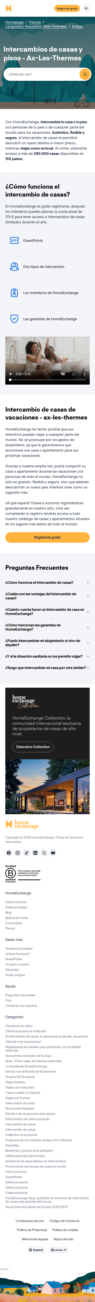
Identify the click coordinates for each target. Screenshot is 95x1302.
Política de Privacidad (32, 1230)
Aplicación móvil (16, 918)
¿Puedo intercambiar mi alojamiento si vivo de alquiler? (42, 643)
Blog (8, 912)
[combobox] (47, 74)
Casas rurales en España (22, 1092)
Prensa (10, 928)
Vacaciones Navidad (19, 1108)
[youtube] (53, 852)
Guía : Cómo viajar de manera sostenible (33, 1061)
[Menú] (86, 8)
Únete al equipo (16, 907)
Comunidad (13, 923)
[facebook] (8, 852)
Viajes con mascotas (19, 1087)
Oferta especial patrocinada (25, 1156)
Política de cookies (65, 1230)
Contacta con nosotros (21, 1005)
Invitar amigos (15, 975)
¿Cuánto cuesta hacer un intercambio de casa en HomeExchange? (44, 612)
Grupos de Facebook (20, 1077)
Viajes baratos (15, 1082)
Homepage (14, 22)
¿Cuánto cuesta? (17, 964)
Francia (35, 22)
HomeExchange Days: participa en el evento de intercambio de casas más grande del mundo (47, 1199)
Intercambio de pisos (20, 1103)
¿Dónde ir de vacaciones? (23, 1041)
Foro (8, 1000)
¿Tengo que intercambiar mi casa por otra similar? (45, 668)
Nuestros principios (19, 948)
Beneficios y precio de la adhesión (29, 1150)
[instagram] (17, 852)
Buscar (85, 74)
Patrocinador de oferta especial (27, 1119)
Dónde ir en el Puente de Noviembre (30, 1071)
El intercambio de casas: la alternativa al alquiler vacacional (46, 1036)
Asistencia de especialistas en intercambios (35, 1161)
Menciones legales (35, 1239)
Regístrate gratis (67, 8)
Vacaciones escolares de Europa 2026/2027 (36, 1207)
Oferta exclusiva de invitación (25, 1031)
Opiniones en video (18, 1026)
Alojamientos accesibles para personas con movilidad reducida (43, 1048)
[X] (44, 852)
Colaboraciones (16, 1193)
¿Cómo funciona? (17, 954)
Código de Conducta (64, 1221)
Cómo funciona (16, 1172)
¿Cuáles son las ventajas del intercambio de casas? (40, 596)
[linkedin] (35, 852)
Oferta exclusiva (16, 1182)
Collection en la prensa (21, 1135)
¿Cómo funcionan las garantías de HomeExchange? (33, 627)
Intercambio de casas (20, 1124)
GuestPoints (13, 959)
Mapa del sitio (63, 1239)
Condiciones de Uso (30, 1221)
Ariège (77, 26)
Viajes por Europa (17, 1098)
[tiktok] (26, 852)
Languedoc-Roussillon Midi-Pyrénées (36, 26)
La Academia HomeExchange (26, 1066)
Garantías (12, 969)
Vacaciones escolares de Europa (28, 1056)
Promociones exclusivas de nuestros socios (35, 1166)
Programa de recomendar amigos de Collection (38, 1140)
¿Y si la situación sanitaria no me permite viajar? (44, 656)
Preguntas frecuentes (20, 995)
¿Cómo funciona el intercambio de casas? (39, 582)
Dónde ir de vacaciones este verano (30, 1114)
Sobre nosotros (16, 902)
